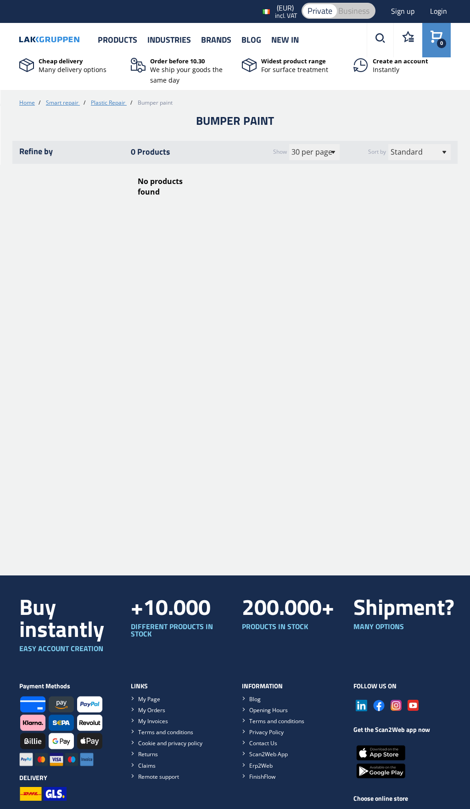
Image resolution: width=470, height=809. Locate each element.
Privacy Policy (266, 732)
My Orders (151, 710)
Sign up (403, 11)
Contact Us (263, 743)
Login (438, 11)
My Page (149, 699)
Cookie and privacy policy (170, 743)
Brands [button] (216, 39)
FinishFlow (262, 777)
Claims (147, 766)
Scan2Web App (268, 754)
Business (353, 11)
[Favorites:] (407, 40)
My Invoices (153, 721)
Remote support (158, 777)
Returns (148, 754)
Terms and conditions (165, 732)
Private (320, 11)
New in (285, 39)
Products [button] (117, 39)
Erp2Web (261, 766)
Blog (251, 39)
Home (27, 102)
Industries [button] (169, 39)
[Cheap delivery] (26, 64)
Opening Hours (268, 710)
